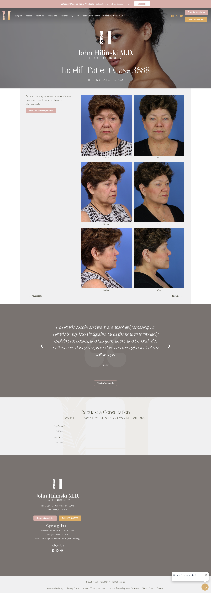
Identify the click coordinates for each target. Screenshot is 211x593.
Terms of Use (147, 588)
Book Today (142, 3)
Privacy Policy (73, 588)
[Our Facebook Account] (172, 16)
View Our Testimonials (105, 383)
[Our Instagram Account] (176, 16)
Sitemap (160, 588)
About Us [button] (40, 15)
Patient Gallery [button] (67, 15)
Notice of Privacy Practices (94, 588)
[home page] (6, 16)
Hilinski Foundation (103, 15)
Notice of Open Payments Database (124, 588)
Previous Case (35, 295)
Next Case (177, 295)
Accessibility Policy (55, 588)
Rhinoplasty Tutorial (85, 15)
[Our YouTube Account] (181, 16)
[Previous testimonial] (42, 346)
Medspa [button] (29, 15)
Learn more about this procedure (41, 110)
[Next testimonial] (169, 346)
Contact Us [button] (118, 15)
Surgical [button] (18, 15)
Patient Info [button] (52, 15)
